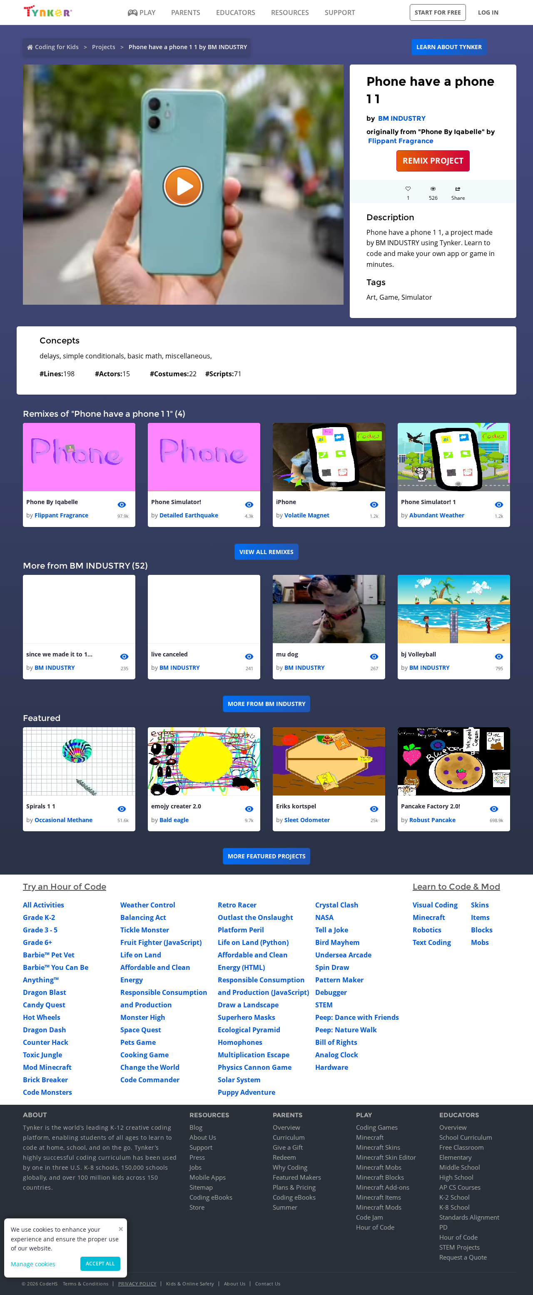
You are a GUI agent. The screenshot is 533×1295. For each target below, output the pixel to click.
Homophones (240, 1042)
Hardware (331, 1067)
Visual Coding (435, 905)
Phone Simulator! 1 (428, 502)
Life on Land (140, 954)
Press (197, 1157)
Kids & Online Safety (190, 1283)
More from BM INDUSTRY (267, 704)
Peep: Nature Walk (346, 1029)
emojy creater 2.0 (176, 806)
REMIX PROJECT (433, 160)
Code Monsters (47, 1092)
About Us (202, 1137)
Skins (480, 905)
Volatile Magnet (306, 515)
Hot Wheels (41, 1017)
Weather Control (147, 905)
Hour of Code (375, 1227)
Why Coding (290, 1167)
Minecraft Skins (378, 1147)
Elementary (455, 1157)
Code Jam (369, 1217)
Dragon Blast (44, 992)
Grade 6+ (37, 942)
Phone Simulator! (176, 502)
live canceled (169, 654)
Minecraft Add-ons (382, 1187)
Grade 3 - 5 (40, 930)
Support (200, 1147)
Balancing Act (143, 917)
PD (443, 1227)
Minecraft (429, 917)
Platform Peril (241, 930)
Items (480, 917)
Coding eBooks (210, 1197)
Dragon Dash (44, 1029)
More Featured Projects (267, 856)
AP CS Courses (460, 1187)
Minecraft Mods (378, 1207)
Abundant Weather (436, 515)
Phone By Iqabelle (52, 502)
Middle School (459, 1167)
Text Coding (432, 942)
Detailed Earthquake (188, 515)
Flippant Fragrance (400, 141)
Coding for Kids (57, 47)
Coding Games (377, 1127)
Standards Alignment (469, 1217)
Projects (103, 47)
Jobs (195, 1167)
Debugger (331, 992)
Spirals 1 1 (40, 806)
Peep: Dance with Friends (357, 1017)
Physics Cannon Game (254, 1067)
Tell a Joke (331, 930)
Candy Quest (44, 1004)
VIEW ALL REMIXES (266, 552)
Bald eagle (174, 820)
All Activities (43, 905)
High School (456, 1177)
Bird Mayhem (337, 942)
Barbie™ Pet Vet (49, 954)
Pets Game (138, 1042)
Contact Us (268, 1283)
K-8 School (454, 1207)
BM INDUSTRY (402, 118)
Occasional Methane (63, 820)
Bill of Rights (336, 1042)
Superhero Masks (246, 1017)
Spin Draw (332, 967)
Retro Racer (237, 905)
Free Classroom (461, 1147)
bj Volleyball (418, 654)
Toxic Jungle (42, 1054)
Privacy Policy (137, 1283)
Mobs (480, 942)
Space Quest (140, 1029)
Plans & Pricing (294, 1187)
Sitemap (201, 1187)
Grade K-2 (39, 917)
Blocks (482, 930)
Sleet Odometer (307, 820)
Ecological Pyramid (249, 1029)
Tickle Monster (144, 930)
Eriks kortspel (296, 806)
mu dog (287, 654)
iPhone (286, 502)
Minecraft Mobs (378, 1167)
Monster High (142, 1017)
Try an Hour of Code (64, 887)
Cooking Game (144, 1054)
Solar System (239, 1079)
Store (196, 1207)
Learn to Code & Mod (456, 887)
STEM (324, 1004)
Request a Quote (463, 1257)
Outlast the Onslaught (255, 917)
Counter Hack (45, 1042)
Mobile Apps (207, 1177)
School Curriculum (465, 1137)
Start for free (438, 12)
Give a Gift (288, 1147)
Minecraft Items (378, 1197)
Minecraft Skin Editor (386, 1157)
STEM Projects (459, 1247)
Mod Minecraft (47, 1067)
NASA (324, 917)
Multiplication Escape (253, 1054)
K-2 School (454, 1197)
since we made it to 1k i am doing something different (59, 654)
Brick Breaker (45, 1079)
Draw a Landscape (248, 1004)
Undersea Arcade (343, 954)
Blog (195, 1127)
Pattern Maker (339, 979)
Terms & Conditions (86, 1283)
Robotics (427, 930)
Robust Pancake (432, 820)
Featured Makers (297, 1177)
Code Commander (149, 1079)
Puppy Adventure (246, 1092)
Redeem (284, 1157)
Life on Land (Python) (253, 942)
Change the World (149, 1067)
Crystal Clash (337, 905)
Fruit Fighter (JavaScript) (161, 942)
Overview (286, 1127)
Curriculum (289, 1137)
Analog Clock (336, 1054)
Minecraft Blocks (380, 1177)
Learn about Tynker (449, 47)
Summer (285, 1207)
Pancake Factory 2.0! (430, 806)
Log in (488, 12)
